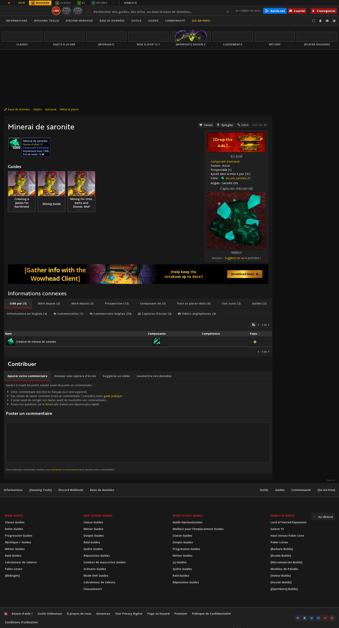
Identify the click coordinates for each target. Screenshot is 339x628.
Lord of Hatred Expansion (288, 522)
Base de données (112, 20)
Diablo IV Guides (283, 515)
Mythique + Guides (18, 542)
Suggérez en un (234, 258)
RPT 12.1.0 (66, 10)
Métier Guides (15, 549)
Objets (37, 109)
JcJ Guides (180, 562)
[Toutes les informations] (9, 3)
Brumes (101, 3)
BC (84, 3)
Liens (244, 125)
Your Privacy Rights (128, 613)
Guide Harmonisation (187, 522)
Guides (153, 20)
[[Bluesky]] (311, 618)
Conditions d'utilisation (21, 622)
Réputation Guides (97, 555)
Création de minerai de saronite (36, 342)
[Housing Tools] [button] (46, 20)
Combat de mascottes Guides (105, 562)
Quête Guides (93, 549)
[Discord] (298, 618)
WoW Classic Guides (188, 515)
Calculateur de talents (21, 562)
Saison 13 (277, 529)
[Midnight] (12, 575)
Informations (16, 20)
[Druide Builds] (281, 555)
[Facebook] (318, 618)
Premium (180, 613)
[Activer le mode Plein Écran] (313, 21)
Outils (264, 490)
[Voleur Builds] (281, 575)
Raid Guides (13, 555)
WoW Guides (14, 515)
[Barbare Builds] (282, 549)
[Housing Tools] (40, 490)
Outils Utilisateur (50, 613)
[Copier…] (253, 325)
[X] (305, 618)
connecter (56, 469)
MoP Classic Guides (98, 515)
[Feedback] (327, 21)
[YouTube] (325, 618)
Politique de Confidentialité (211, 613)
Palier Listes (13, 569)
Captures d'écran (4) (236, 188)
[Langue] (334, 21)
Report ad (331, 480)
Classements (93, 589)
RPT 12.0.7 (77, 10)
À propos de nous (79, 613)
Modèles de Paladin (284, 569)
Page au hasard (158, 613)
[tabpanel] (138, 337)
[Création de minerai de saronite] (10, 341)
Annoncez (103, 613)
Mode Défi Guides (96, 575)
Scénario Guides (95, 569)
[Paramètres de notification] (320, 21)
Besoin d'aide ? (22, 613)
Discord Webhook (79, 20)
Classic (65, 3)
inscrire (75, 469)
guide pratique (113, 396)
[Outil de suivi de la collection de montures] (138, 274)
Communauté (175, 20)
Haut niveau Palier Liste (287, 535)
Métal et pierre (69, 109)
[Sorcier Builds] (281, 582)
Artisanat (50, 109)
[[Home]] (26, 11)
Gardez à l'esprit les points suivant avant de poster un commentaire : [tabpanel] (64, 427)
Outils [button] (136, 20)
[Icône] (14, 144)
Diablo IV (134, 3)
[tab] (18, 303)
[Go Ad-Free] (201, 20)
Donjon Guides (94, 535)
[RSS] (332, 618)
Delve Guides (14, 529)
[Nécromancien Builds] (286, 562)
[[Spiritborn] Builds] (284, 589)
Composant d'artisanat (225, 161)
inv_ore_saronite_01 (238, 178)
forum (49, 404)
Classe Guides (15, 522)
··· (113, 3)
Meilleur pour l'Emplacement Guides (198, 529)
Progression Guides (18, 535)
